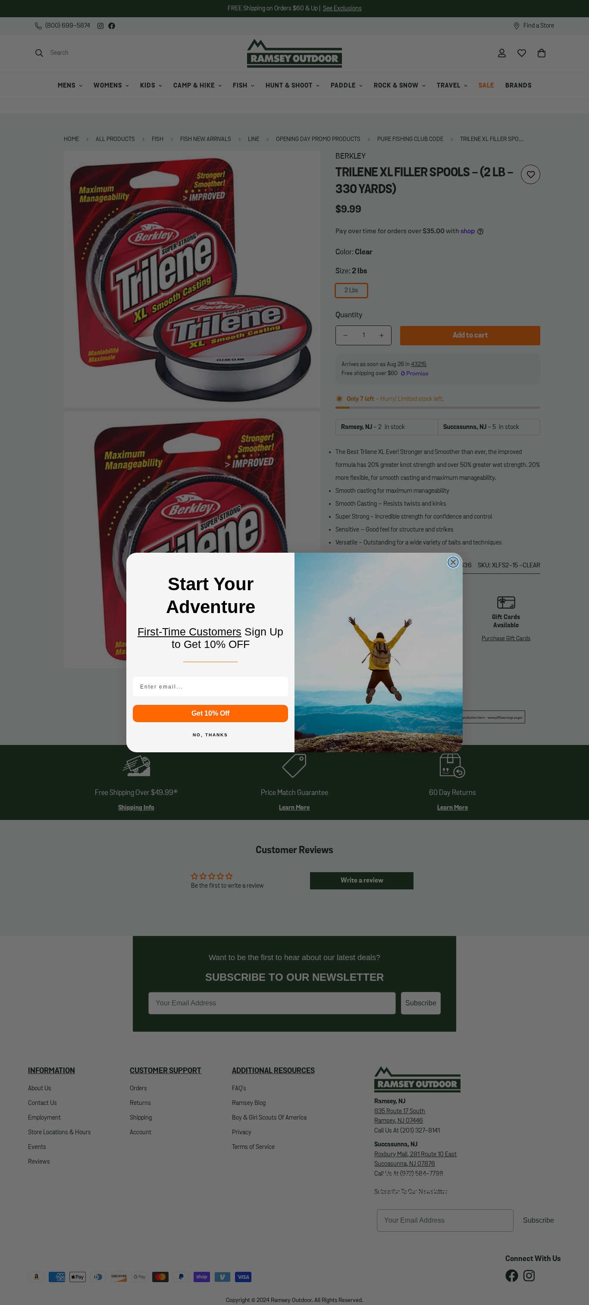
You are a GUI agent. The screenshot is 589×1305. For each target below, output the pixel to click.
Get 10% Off (210, 713)
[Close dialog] (453, 562)
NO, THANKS (210, 734)
